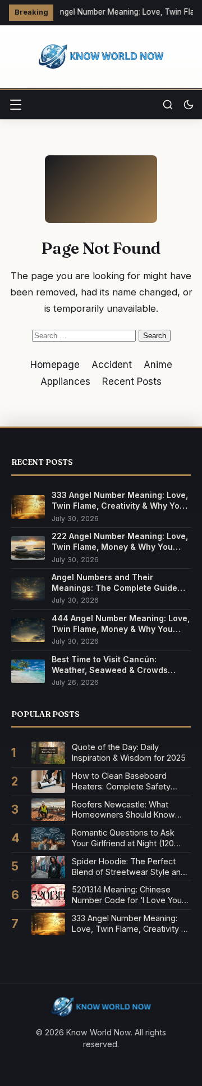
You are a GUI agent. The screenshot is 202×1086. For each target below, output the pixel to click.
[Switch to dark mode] (188, 105)
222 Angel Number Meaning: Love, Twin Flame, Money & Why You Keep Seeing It (120, 541)
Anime (158, 364)
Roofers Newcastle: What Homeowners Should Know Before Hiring (123, 810)
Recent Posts (132, 381)
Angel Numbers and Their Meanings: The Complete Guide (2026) (114, 582)
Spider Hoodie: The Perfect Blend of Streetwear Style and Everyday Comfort (129, 866)
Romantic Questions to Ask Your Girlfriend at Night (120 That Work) (123, 838)
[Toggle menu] (15, 104)
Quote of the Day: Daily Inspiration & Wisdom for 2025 (129, 752)
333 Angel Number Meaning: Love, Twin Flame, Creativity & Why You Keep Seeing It (120, 500)
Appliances (65, 381)
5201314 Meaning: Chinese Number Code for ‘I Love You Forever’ (127, 895)
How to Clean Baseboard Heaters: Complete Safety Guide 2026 (121, 781)
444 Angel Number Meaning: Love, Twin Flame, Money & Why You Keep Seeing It (121, 623)
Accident (111, 364)
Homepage (55, 364)
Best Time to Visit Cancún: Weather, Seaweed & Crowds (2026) (110, 664)
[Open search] (168, 105)
